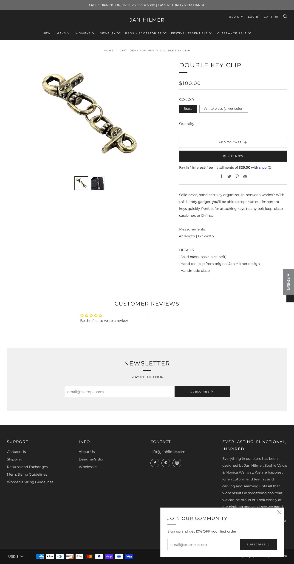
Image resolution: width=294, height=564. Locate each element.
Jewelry (108, 33)
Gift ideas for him (137, 50)
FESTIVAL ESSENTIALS (189, 33)
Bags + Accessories (143, 33)
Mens (61, 33)
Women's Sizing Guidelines (30, 482)
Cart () (271, 16)
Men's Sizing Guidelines (27, 474)
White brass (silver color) (224, 108)
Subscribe (199, 391)
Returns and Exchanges (27, 467)
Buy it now (233, 156)
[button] (85, 521)
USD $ (234, 16)
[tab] (81, 183)
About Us (87, 451)
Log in (254, 16)
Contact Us (16, 451)
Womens (83, 33)
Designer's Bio (91, 459)
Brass (188, 108)
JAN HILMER (147, 20)
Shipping (14, 459)
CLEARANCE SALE (232, 33)
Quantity (186, 123)
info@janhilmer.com (167, 451)
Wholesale (88, 467)
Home (109, 50)
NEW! (47, 33)
